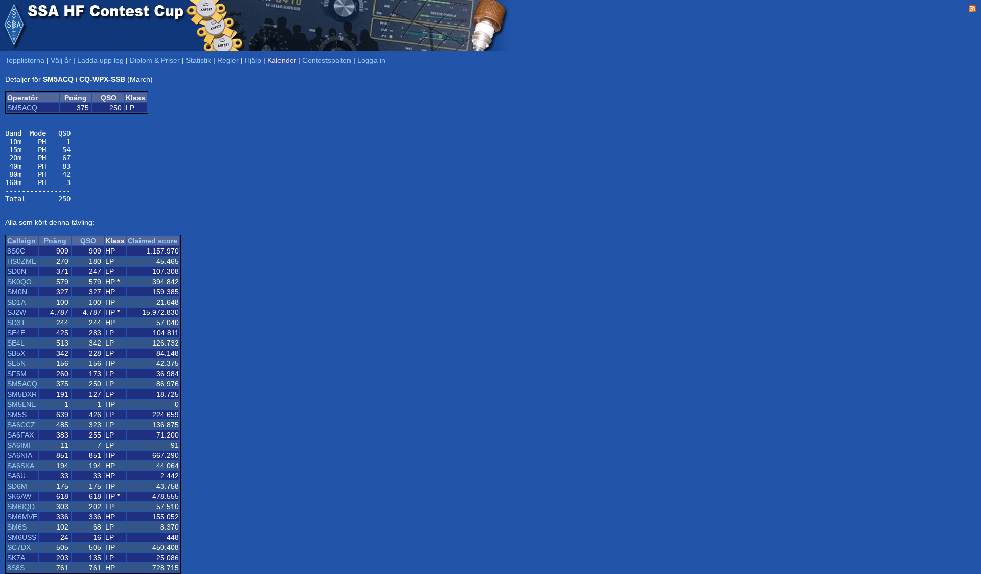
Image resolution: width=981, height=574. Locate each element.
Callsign (21, 241)
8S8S (16, 568)
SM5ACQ (22, 108)
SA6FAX (20, 435)
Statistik (198, 60)
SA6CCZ (21, 425)
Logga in (371, 60)
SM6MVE (22, 517)
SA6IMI (19, 445)
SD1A (16, 302)
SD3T (16, 322)
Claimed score (152, 241)
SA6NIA (19, 455)
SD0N (16, 271)
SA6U (16, 476)
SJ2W (16, 312)
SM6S (17, 527)
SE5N (16, 363)
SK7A (16, 558)
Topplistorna (24, 60)
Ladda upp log (100, 60)
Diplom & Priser (155, 60)
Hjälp (253, 60)
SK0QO (19, 282)
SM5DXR (22, 394)
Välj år (61, 60)
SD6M (17, 486)
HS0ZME (21, 261)
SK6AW (19, 496)
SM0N (17, 292)
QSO (88, 241)
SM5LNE (21, 404)
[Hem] (14, 25)
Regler (228, 60)
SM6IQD (21, 506)
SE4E (16, 333)
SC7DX (19, 547)
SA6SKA (20, 466)
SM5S (17, 414)
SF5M (17, 374)
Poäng (55, 241)
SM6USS (21, 537)
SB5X (16, 353)
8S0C (16, 251)
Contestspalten (326, 60)
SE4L (16, 343)
